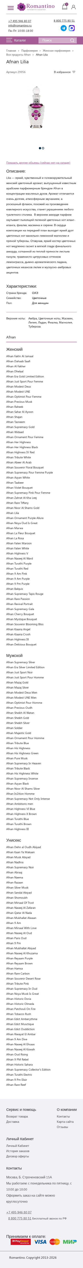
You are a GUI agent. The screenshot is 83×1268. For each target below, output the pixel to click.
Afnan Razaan (14, 882)
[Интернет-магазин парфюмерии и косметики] (35, 7)
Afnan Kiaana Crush (18, 634)
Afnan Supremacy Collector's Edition (28, 1069)
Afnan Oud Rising (17, 1054)
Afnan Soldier (14, 728)
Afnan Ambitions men (19, 804)
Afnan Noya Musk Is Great (22, 994)
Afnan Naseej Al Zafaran (21, 908)
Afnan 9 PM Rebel (17, 1059)
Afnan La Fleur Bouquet (20, 533)
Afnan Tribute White (18, 457)
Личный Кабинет (17, 1146)
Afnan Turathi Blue (17, 819)
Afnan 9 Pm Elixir (16, 1080)
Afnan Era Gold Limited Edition (25, 376)
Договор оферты (17, 1156)
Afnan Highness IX (17, 639)
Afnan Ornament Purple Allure (25, 518)
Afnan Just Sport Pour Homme (25, 677)
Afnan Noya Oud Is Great (21, 523)
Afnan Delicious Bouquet (21, 644)
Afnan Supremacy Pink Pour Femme (28, 493)
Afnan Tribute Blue (17, 743)
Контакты (63, 1116)
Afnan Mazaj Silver (17, 687)
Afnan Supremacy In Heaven (23, 763)
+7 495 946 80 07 (19, 21)
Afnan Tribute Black (18, 768)
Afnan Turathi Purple (18, 563)
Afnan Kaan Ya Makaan (20, 852)
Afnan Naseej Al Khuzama (22, 953)
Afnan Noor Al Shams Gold (22, 508)
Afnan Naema (14, 877)
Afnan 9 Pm (13, 943)
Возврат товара (17, 1116)
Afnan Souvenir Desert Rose (23, 978)
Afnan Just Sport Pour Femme (24, 381)
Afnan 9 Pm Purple (17, 584)
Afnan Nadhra (14, 862)
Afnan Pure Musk (17, 758)
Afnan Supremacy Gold (20, 427)
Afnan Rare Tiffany (17, 503)
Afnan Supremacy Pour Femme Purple (29, 472)
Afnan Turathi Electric (19, 1074)
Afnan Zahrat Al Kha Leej (21, 498)
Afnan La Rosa (15, 538)
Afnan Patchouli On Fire (20, 1009)
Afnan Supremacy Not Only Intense (28, 799)
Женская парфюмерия (56, 50)
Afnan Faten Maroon (19, 543)
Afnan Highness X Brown (21, 814)
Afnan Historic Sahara (19, 1064)
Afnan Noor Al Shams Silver (23, 788)
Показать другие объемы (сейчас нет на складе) (38, 162)
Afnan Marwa (14, 528)
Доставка (12, 1122)
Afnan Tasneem (15, 422)
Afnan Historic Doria (18, 999)
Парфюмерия (29, 50)
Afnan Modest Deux (18, 386)
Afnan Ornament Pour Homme (25, 738)
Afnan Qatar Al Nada (19, 913)
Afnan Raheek (14, 407)
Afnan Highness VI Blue (20, 809)
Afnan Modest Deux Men (21, 692)
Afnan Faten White (17, 548)
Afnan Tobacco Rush (18, 1014)
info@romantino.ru (20, 25)
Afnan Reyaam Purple (19, 958)
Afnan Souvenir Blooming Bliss (25, 624)
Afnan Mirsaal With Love (21, 928)
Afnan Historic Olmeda (20, 1004)
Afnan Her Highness (18, 442)
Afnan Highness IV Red (20, 452)
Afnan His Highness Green (22, 753)
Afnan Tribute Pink (17, 983)
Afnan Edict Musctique (20, 1024)
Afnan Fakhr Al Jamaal (19, 356)
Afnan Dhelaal (14, 371)
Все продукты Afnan (18, 54)
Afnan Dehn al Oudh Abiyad (23, 847)
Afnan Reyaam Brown (19, 963)
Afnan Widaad (15, 432)
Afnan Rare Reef (16, 1085)
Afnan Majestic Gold (18, 733)
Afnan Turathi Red (17, 568)
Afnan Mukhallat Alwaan (21, 918)
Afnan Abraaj (14, 872)
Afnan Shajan (14, 417)
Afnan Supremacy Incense (22, 778)
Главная (11, 50)
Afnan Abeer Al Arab (18, 462)
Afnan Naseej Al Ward (19, 558)
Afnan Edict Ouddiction (20, 1029)
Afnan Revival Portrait (19, 604)
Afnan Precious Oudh (19, 708)
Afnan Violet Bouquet (19, 487)
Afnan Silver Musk (17, 887)
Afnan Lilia (12, 513)
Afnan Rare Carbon (18, 973)
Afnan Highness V (17, 553)
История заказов (17, 1151)
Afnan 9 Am (13, 923)
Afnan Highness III (17, 829)
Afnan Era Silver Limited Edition (25, 667)
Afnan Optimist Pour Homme (24, 702)
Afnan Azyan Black (17, 783)
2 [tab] (43, 148)
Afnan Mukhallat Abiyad (21, 948)
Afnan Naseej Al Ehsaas (20, 1044)
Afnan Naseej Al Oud (19, 933)
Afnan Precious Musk (19, 402)
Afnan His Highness (18, 748)
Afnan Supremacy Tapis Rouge (24, 594)
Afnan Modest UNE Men (21, 697)
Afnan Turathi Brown (18, 824)
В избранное (62, 72)
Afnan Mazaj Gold (17, 682)
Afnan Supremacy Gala (20, 609)
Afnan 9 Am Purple (18, 579)
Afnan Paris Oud (16, 938)
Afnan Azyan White (18, 477)
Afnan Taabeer (15, 482)
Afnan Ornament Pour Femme (24, 437)
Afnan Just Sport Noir (19, 672)
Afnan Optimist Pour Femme (23, 396)
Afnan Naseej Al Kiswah (20, 1049)
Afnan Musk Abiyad (18, 857)
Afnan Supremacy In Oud (21, 988)
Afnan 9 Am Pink (16, 573)
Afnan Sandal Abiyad (19, 892)
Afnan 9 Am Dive (16, 1039)
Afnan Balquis (14, 589)
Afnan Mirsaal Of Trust (20, 903)
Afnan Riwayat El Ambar (21, 1034)
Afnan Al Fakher (16, 366)
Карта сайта (65, 1122)
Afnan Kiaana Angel (18, 629)
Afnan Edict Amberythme (21, 1019)
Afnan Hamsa (14, 968)
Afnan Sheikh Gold (17, 718)
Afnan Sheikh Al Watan (20, 713)
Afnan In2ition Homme (20, 794)
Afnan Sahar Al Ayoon (19, 412)
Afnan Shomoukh (17, 897)
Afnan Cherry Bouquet (20, 614)
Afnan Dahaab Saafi (18, 361)
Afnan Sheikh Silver (18, 723)
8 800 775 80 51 (64, 20)
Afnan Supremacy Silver (20, 662)
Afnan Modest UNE (18, 391)
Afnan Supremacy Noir (20, 867)
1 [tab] (40, 148)
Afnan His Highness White (22, 773)
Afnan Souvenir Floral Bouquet (25, 467)
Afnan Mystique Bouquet (21, 619)
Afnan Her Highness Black (22, 447)
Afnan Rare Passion (18, 599)
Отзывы (62, 1127)
